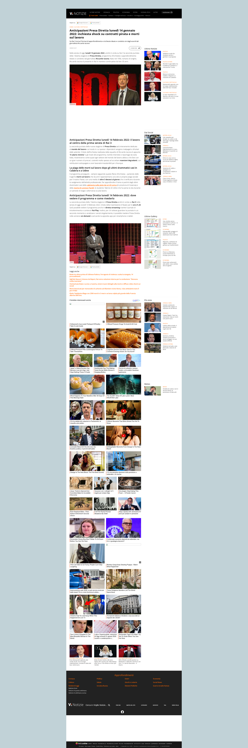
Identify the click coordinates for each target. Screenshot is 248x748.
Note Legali (88, 746)
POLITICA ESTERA (167, 62)
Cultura (71, 682)
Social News (157, 682)
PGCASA (121, 743)
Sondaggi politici (139, 15)
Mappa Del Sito (130, 705)
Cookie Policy (99, 746)
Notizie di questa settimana (78, 691)
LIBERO (90, 743)
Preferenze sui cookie (109, 746)
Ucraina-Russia (102, 686)
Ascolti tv (130, 15)
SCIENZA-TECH (145, 12)
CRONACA (106, 12)
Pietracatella (103, 15)
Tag (165, 705)
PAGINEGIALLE (102, 743)
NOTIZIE (80, 13)
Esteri (127, 679)
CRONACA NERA (167, 176)
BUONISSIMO (162, 743)
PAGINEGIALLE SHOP (112, 743)
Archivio (155, 705)
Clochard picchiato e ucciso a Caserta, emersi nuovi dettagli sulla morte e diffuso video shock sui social (105, 285)
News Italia (175, 705)
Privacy (93, 746)
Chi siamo (81, 746)
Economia (156, 679)
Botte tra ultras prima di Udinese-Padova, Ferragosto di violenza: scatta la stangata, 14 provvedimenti (101, 275)
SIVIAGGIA (147, 743)
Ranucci (148, 15)
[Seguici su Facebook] (122, 712)
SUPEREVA (169, 743)
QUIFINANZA (154, 743)
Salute (99, 682)
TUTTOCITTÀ (137, 743)
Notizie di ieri (73, 688)
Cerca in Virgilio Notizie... (96, 705)
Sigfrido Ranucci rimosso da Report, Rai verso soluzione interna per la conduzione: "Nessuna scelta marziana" (104, 280)
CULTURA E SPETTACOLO (81, 27)
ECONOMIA (126, 12)
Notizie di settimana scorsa (77, 693)
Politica (99, 679)
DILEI (142, 743)
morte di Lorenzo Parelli (84, 188)
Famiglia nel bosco (120, 15)
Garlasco (111, 15)
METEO (165, 387)
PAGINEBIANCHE (128, 743)
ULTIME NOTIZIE (95, 12)
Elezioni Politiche (131, 686)
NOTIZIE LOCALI (167, 135)
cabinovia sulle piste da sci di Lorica (102, 185)
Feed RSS (118, 705)
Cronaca (72, 679)
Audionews (166, 12)
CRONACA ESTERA (168, 344)
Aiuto (117, 746)
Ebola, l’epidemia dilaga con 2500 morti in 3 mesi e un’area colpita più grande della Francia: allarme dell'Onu (103, 294)
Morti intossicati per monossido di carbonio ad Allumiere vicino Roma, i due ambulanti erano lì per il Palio (104, 290)
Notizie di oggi (74, 686)
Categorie (144, 705)
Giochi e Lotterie (131, 682)
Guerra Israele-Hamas (161, 686)
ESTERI (135, 12)
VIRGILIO (95, 743)
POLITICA (116, 12)
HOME (71, 27)
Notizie (78, 705)
